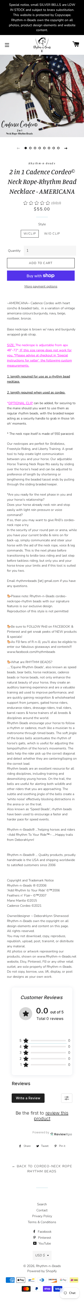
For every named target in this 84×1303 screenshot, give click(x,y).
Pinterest (44, 1237)
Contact (42, 1210)
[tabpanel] (42, 95)
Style (42, 224)
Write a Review (28, 1098)
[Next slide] (66, 148)
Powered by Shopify (42, 1271)
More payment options (40, 286)
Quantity (14, 250)
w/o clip (52, 234)
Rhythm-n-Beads (48, 1266)
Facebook (44, 1231)
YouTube (44, 1243)
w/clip (30, 234)
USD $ (40, 1255)
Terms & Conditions (42, 1222)
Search (42, 1204)
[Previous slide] (18, 148)
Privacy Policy (42, 1216)
